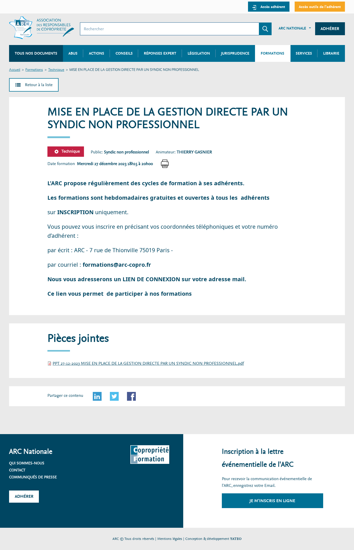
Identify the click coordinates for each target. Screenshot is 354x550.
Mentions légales (169, 539)
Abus (72, 53)
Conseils (124, 53)
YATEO (236, 539)
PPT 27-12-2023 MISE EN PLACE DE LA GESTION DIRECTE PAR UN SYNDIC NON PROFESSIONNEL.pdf (148, 363)
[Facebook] (131, 396)
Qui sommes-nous (26, 463)
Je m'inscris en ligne (272, 500)
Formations (34, 70)
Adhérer (330, 28)
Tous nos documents (36, 53)
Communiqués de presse (33, 477)
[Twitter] (114, 396)
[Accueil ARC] (41, 27)
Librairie (331, 53)
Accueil (14, 70)
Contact (17, 470)
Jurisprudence (235, 53)
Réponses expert (160, 53)
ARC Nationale (292, 28)
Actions (96, 53)
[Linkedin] (97, 396)
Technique (56, 70)
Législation (199, 53)
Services (304, 53)
